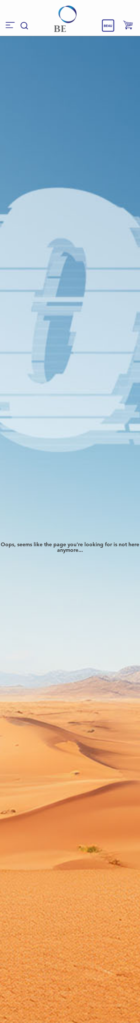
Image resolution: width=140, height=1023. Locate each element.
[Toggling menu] (10, 25)
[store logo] (65, 19)
